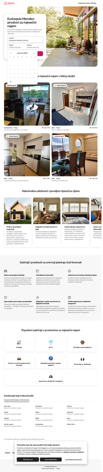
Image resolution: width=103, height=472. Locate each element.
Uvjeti (58, 468)
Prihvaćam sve (28, 459)
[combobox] (25, 40)
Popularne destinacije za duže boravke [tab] (16, 400)
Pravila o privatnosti (48, 468)
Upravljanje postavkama (74, 459)
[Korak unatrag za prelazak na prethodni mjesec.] (10, 53)
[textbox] (16, 47)
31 (10, 82)
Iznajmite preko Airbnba (87, 3)
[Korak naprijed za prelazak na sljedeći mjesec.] (34, 53)
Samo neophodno (51, 459)
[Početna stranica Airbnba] (9, 3)
